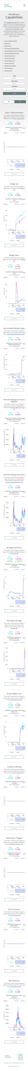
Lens (14, 76)
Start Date (14, 81)
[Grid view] (8, 101)
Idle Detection (8, 71)
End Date (14, 86)
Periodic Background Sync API (14, 482)
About (22, 1063)
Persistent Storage (9, 58)
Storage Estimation (9, 56)
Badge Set (7, 43)
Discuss (11, 1063)
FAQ (19, 1066)
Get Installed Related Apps (11, 48)
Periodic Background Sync (11, 53)
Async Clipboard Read (10, 41)
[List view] (20, 101)
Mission (10, 1066)
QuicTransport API (15, 915)
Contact (15, 1066)
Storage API (15, 553)
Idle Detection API (16, 986)
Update (14, 93)
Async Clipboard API (18, 118)
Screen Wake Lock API (16, 700)
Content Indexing (9, 63)
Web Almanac (16, 1063)
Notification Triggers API (16, 844)
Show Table (14, 174)
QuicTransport (8, 68)
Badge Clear (7, 46)
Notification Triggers (10, 66)
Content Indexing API (18, 773)
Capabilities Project (11, 22)
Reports (6, 1063)
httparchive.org (16, 130)
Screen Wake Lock (9, 61)
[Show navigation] (24, 5)
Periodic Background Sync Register (14, 51)
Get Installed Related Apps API (16, 334)
